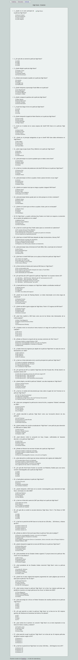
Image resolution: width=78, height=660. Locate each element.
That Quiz (23, 658)
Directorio (20, 1)
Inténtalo (27, 1)
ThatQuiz (13, 1)
